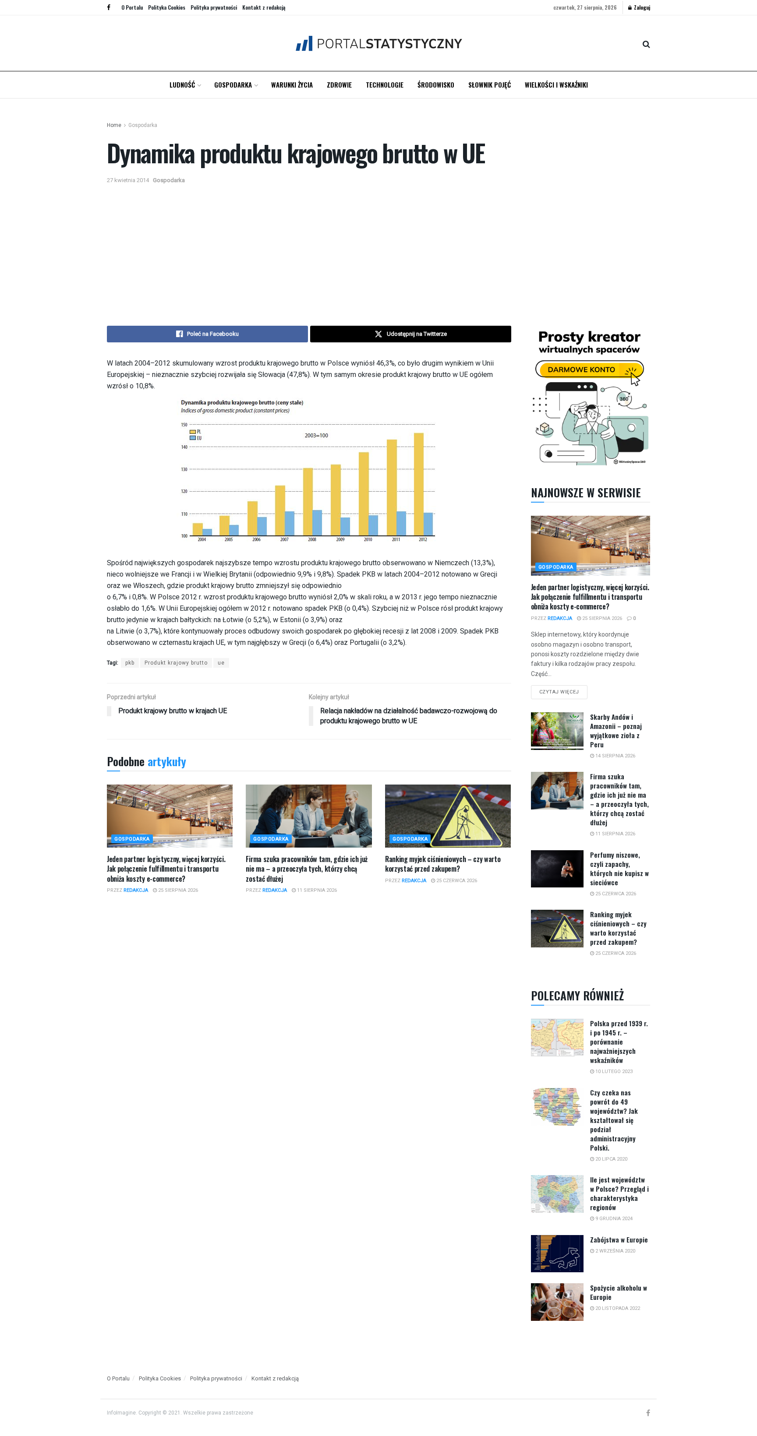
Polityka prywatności (214, 7)
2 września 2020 (614, 1251)
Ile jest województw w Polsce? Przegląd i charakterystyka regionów (619, 1193)
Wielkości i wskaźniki (556, 84)
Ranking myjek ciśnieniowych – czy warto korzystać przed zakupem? (443, 864)
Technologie (384, 84)
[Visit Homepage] (378, 43)
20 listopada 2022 (617, 1308)
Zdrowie (339, 84)
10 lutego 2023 (613, 1071)
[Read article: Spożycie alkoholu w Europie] (557, 1302)
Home (114, 125)
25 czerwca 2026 (456, 880)
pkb (129, 663)
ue (221, 663)
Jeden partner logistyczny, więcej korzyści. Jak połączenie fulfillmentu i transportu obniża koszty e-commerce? (166, 869)
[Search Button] (646, 43)
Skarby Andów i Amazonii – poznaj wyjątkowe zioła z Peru (616, 730)
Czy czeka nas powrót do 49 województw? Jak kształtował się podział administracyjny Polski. (614, 1120)
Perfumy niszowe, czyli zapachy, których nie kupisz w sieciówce (619, 868)
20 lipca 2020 (610, 1159)
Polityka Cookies (166, 7)
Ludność (182, 84)
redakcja (136, 890)
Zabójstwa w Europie (619, 1239)
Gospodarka (233, 84)
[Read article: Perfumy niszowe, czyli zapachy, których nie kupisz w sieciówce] (557, 869)
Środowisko (435, 84)
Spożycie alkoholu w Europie (618, 1292)
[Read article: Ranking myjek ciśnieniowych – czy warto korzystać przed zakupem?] (448, 816)
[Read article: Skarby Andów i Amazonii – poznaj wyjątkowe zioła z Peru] (557, 731)
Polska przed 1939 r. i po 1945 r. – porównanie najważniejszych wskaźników (619, 1041)
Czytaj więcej (563, 690)
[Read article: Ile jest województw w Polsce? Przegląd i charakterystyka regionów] (557, 1194)
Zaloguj (641, 7)
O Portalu (132, 7)
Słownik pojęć (489, 84)
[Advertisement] (378, 251)
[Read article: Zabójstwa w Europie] (557, 1254)
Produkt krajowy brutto (176, 663)
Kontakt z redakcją (263, 7)
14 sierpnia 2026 (614, 756)
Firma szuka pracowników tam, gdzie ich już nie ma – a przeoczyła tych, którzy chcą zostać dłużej (307, 869)
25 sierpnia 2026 (177, 890)
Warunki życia (292, 84)
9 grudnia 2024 (613, 1218)
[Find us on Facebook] (108, 7)
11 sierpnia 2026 (316, 890)
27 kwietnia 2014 (128, 180)
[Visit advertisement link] (591, 396)
